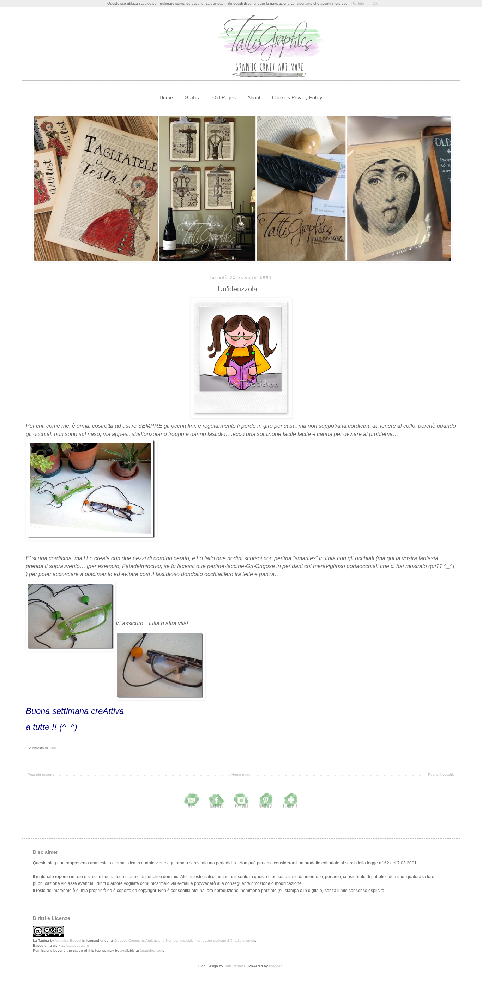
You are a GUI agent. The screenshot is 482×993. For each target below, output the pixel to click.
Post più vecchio (441, 774)
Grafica (193, 97)
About (253, 97)
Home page (241, 774)
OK (375, 3)
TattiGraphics (234, 966)
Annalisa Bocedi (68, 940)
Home (166, 97)
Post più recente (41, 774)
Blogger (275, 966)
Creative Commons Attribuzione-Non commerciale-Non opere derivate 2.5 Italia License (184, 940)
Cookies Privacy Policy (297, 97)
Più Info (357, 3)
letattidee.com (77, 945)
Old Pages (224, 97)
